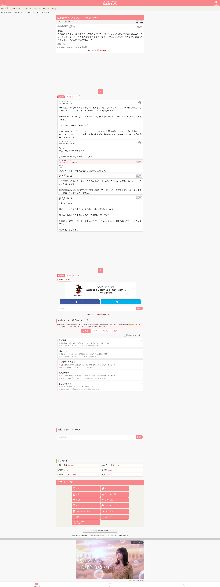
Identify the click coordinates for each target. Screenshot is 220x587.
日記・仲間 (109, 511)
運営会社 (75, 536)
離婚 (106, 474)
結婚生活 (65, 470)
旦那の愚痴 (65, 465)
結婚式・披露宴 (111, 465)
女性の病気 (109, 505)
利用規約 (84, 536)
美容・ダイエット (39, 8)
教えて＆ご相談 (110, 494)
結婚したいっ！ (67, 474)
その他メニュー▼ (65, 279)
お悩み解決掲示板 (79, 523)
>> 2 (61, 167)
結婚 (13, 8)
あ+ (141, 22)
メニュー (4, 4)
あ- (137, 22)
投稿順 (61, 97)
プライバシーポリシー (96, 536)
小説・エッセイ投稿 (83, 511)
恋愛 (2, 8)
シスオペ (108, 517)
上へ (110, 586)
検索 (216, 4)
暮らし (20, 8)
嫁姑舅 (107, 470)
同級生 (64, 44)
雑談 (77, 517)
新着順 (69, 97)
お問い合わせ (123, 536)
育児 (8, 8)
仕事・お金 (28, 8)
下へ (183, 586)
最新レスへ (37, 586)
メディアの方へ (111, 536)
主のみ (76, 97)
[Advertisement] (160, 49)
